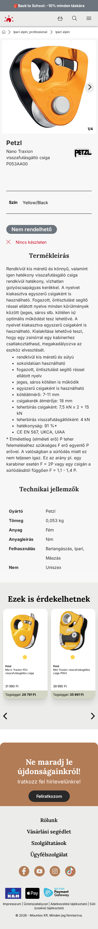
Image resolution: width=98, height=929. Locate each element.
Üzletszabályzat (36, 904)
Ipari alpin (62, 32)
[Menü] (89, 19)
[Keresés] (74, 19)
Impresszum (12, 904)
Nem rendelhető (31, 229)
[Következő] (93, 715)
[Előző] (5, 715)
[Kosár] (60, 19)
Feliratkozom (49, 796)
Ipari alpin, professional (30, 32)
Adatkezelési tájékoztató (68, 904)
